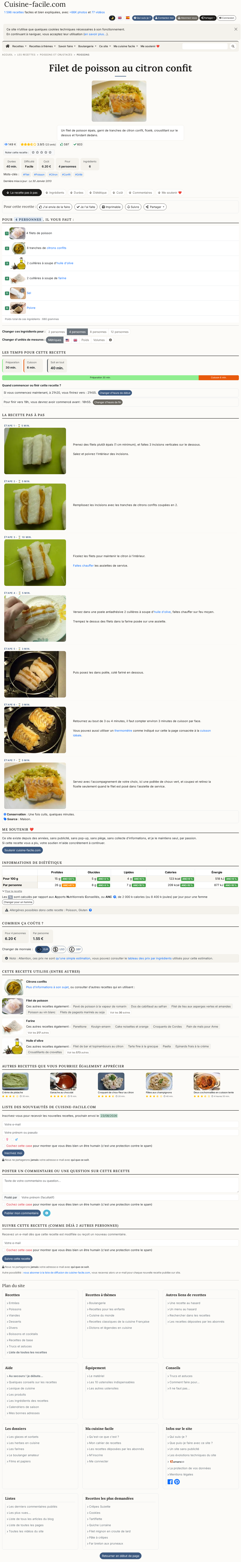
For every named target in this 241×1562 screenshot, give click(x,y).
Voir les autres (120, 1012)
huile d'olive (65, 263)
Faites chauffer (83, 565)
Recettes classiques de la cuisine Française (119, 1321)
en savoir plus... (96, 34)
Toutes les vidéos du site (26, 1531)
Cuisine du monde (101, 1315)
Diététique (100, 192)
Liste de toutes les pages (26, 1525)
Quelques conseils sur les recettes (33, 1382)
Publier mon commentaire (21, 1213)
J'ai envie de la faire (56, 207)
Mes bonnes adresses (24, 1413)
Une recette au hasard (185, 1303)
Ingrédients (56, 192)
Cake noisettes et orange (131, 1026)
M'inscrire (96, 1455)
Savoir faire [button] (66, 46)
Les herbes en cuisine (24, 1443)
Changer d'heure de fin (107, 402)
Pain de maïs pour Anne (202, 1026)
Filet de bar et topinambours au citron (98, 1046)
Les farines (16, 1449)
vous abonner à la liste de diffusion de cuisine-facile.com (56, 1272)
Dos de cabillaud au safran (149, 1006)
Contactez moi (165, 17)
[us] (67, 340)
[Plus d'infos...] (110, 340)
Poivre (31, 308)
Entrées (14, 1303)
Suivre (134, 207)
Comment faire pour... (185, 1382)
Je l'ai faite (87, 207)
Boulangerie (97, 1303)
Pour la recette (13, 891)
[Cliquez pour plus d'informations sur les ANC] (114, 897)
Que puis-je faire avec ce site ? (191, 1443)
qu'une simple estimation (73, 958)
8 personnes (98, 332)
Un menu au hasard (183, 1309)
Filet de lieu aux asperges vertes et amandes (201, 1006)
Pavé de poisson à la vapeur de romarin (99, 1006)
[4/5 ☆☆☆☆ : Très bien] (45, 152)
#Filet (26, 174)
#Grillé (78, 174)
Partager (208, 17)
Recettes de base (21, 1340)
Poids (85, 340)
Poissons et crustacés (56, 54)
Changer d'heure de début (115, 392)
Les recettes (26, 54)
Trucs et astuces (20, 1346)
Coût (119, 192)
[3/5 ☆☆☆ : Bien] (41, 152)
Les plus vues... (20, 1512)
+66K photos (78, 12)
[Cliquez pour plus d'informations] (90, 910)
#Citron (53, 174)
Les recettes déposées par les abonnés (197, 1321)
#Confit (66, 174)
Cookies (94, 1512)
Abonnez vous (188, 17)
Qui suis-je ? (143, 17)
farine (62, 278)
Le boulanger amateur (24, 1455)
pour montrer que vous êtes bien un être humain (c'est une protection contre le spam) (79, 1146)
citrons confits (56, 248)
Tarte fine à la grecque (143, 1046)
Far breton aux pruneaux (106, 1543)
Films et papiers (20, 1461)
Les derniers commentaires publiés (33, 1506)
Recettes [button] (18, 46)
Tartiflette (95, 1519)
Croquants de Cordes (167, 1026)
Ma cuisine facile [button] (125, 46)
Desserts (15, 1321)
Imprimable (112, 207)
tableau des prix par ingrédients (150, 958)
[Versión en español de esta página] (127, 18)
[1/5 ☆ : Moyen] (33, 152)
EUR (45, 949)
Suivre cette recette (17, 1258)
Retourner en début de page (120, 1556)
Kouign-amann (100, 1026)
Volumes (99, 340)
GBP (78, 949)
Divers (13, 1327)
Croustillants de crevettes (45, 1052)
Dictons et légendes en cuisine (110, 1327)
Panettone (79, 1026)
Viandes (14, 1315)
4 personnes (77, 332)
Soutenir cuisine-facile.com (22, 850)
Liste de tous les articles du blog (31, 1519)
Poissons (83, 54)
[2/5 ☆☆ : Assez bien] (37, 152)
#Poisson (39, 174)
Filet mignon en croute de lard (110, 1531)
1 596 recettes (14, 12)
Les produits (17, 1394)
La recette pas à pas (23, 192)
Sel (29, 293)
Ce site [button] (104, 46)
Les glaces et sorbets (23, 1437)
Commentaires (142, 192)
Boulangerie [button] (86, 46)
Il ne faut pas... (180, 1388)
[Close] (236, 29)
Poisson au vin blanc (41, 1012)
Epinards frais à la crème (192, 1046)
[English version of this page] (119, 18)
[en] (75, 340)
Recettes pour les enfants (107, 1309)
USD (62, 949)
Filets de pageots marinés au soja (82, 1012)
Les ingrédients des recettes (28, 1400)
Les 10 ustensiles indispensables (112, 1382)
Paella (167, 1046)
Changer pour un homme (18, 902)
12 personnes (119, 332)
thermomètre (123, 730)
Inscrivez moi (13, 1153)
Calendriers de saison (24, 1407)
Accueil (7, 54)
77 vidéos (98, 12)
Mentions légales (181, 1474)
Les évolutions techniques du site (193, 1455)
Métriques (54, 340)
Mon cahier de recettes (105, 1443)
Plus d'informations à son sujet (47, 987)
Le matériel (96, 1376)
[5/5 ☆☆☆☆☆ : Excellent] (50, 152)
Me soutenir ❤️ (150, 46)
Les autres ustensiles (104, 1388)
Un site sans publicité (184, 1449)
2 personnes (56, 332)
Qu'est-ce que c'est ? (104, 1437)
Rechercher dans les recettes (190, 1315)
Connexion (227, 17)
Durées (78, 192)
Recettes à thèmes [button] (41, 46)
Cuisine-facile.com (35, 4)
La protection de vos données (190, 1468)
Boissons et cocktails (23, 1334)
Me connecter (98, 1461)
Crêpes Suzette (99, 1506)
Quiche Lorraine (100, 1525)
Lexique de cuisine (22, 1388)
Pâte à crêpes (98, 1537)
